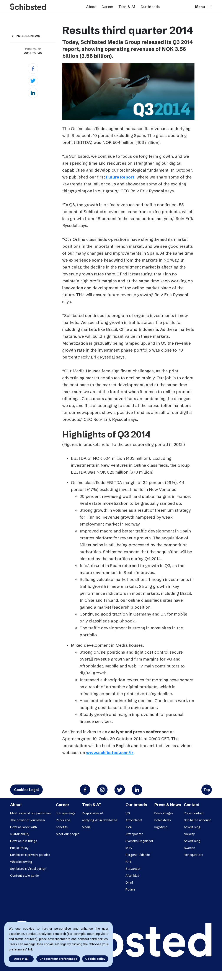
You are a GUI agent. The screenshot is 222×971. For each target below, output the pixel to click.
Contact (192, 804)
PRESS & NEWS (25, 36)
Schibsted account (197, 820)
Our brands (150, 7)
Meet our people (67, 834)
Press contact (194, 813)
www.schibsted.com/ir (110, 752)
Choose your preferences (58, 958)
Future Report (120, 177)
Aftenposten (134, 834)
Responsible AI (92, 813)
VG (128, 813)
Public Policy (19, 848)
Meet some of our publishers (30, 813)
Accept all (21, 958)
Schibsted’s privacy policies (30, 855)
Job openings (65, 813)
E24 (128, 862)
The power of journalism (27, 820)
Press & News (167, 804)
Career (107, 7)
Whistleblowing (21, 862)
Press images (163, 813)
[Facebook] (33, 68)
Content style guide (24, 876)
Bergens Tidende (138, 855)
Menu (203, 7)
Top (206, 790)
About (91, 7)
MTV (129, 848)
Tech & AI (127, 7)
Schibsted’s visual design (28, 869)
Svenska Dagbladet (139, 841)
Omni (129, 882)
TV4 (129, 827)
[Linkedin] (33, 93)
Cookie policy (95, 958)
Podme (130, 889)
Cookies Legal (26, 790)
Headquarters (193, 855)
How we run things (23, 841)
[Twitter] (33, 81)
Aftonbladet (134, 820)
